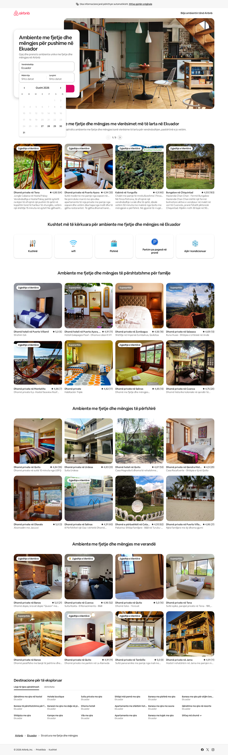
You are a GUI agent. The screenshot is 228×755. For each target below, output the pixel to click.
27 (42, 126)
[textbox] (32, 79)
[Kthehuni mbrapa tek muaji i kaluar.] (24, 88)
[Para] (119, 137)
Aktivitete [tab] (49, 686)
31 (24, 132)
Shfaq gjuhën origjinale (140, 4)
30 (60, 126)
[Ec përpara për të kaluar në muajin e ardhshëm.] (60, 88)
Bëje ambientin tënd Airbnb (196, 13)
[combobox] (46, 68)
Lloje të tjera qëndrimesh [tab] (26, 686)
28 (48, 126)
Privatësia (41, 749)
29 (54, 126)
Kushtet (53, 749)
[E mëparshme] (108, 137)
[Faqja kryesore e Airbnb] (22, 13)
